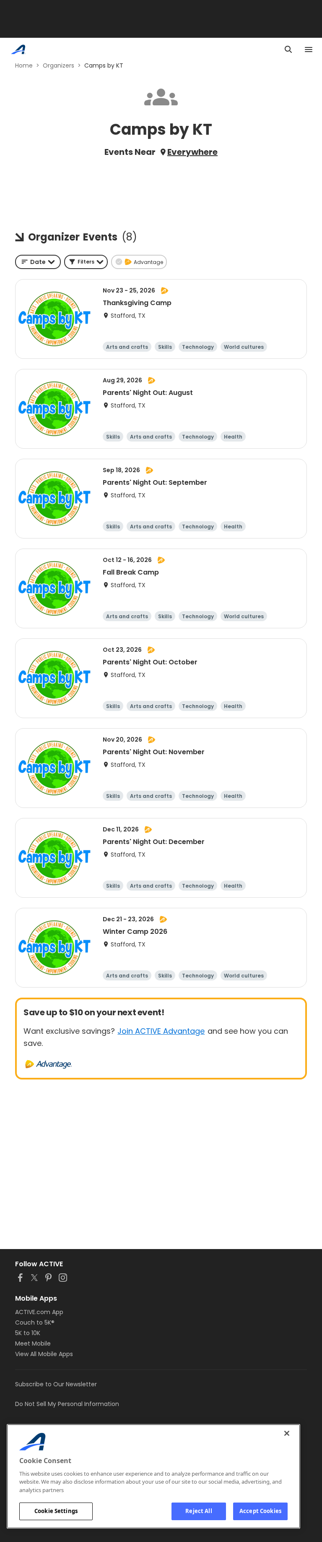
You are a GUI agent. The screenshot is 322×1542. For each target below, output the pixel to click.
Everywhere (192, 152)
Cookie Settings (56, 1511)
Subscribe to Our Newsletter (56, 1384)
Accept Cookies (260, 1511)
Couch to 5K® (35, 1322)
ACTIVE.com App (39, 1312)
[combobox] (38, 262)
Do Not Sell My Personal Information (67, 1404)
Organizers (58, 65)
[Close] (287, 1433)
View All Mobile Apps (44, 1354)
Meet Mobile (33, 1343)
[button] (86, 262)
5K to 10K (27, 1333)
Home (24, 65)
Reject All (198, 1511)
